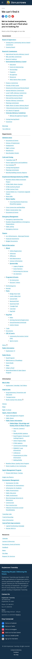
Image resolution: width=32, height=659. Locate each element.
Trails (7, 328)
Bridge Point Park (15, 294)
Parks (8, 291)
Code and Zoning (7, 157)
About (8, 248)
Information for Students (14, 488)
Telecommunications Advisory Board (17, 108)
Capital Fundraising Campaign (15, 526)
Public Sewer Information (14, 420)
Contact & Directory (8, 541)
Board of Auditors (11, 59)
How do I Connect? (19, 428)
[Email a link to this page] (9, 16)
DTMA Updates (18, 443)
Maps (7, 365)
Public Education (11, 493)
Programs (13, 72)
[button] (2, 2)
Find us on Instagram (11, 629)
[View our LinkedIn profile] (3, 636)
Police (4, 345)
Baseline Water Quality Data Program (17, 463)
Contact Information (16, 261)
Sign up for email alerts (11, 639)
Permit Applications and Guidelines (16, 162)
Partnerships (13, 69)
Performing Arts (11, 286)
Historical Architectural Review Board (17, 88)
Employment (10, 145)
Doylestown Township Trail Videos (16, 385)
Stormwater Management (10, 480)
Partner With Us (11, 528)
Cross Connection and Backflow (15, 207)
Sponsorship (14, 263)
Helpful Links (6, 389)
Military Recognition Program (19, 116)
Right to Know (10, 148)
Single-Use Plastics (8, 477)
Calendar (5, 538)
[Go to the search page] (29, 3)
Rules (11, 317)
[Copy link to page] (12, 16)
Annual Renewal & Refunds (18, 322)
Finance (4, 233)
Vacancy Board (10, 47)
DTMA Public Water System (14, 184)
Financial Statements (12, 238)
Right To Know (6, 410)
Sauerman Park (14, 304)
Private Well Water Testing (14, 473)
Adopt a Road (10, 368)
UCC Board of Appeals (12, 110)
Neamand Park (14, 301)
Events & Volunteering (16, 67)
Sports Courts (14, 341)
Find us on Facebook (10, 623)
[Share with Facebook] (3, 16)
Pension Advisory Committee (15, 100)
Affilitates (13, 256)
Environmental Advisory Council (16, 61)
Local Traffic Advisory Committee (16, 93)
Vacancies (9, 121)
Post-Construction (11, 505)
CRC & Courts (10, 333)
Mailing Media (17, 460)
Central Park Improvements (11, 523)
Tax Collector (6, 129)
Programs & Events (12, 277)
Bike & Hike (6, 382)
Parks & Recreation (8, 245)
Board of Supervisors (9, 40)
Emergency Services (12, 229)
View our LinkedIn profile (12, 635)
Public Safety (10, 226)
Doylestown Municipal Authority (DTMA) (15, 177)
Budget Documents (12, 241)
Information (6, 379)
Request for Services (8, 556)
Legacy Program (18, 266)
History (4, 404)
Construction (10, 502)
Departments (7, 134)
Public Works (6, 355)
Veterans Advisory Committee (16, 113)
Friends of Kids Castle (12, 85)
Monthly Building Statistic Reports (16, 172)
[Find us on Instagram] (3, 629)
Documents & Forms (12, 140)
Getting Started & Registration (19, 320)
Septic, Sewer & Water (9, 413)
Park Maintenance (15, 258)
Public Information (8, 348)
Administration (7, 137)
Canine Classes (14, 325)
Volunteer (13, 253)
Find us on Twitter (10, 626)
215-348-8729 (8, 607)
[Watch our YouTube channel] (3, 632)
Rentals (8, 288)
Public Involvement (12, 495)
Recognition (13, 74)
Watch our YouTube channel (13, 632)
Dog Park (12, 311)
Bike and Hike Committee (14, 56)
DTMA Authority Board (13, 187)
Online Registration (16, 251)
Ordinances (16, 453)
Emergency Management (10, 216)
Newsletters (9, 150)
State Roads (9, 363)
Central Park (13, 299)
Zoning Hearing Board (12, 119)
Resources (13, 77)
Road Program (10, 358)
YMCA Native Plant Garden (18, 79)
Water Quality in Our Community (16, 466)
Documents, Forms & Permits (11, 544)
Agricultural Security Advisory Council (17, 54)
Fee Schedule (10, 165)
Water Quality (10, 199)
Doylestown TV (10, 351)
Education (13, 64)
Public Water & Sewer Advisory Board (17, 105)
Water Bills (9, 196)
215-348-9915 (9, 604)
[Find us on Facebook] (3, 623)
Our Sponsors (17, 274)
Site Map (5, 553)
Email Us (18, 615)
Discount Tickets (15, 282)
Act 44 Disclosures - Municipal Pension (17, 236)
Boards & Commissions (9, 51)
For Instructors (14, 280)
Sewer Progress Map (19, 440)
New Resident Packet (12, 153)
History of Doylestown (13, 143)
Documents (9, 331)
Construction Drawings (20, 445)
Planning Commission (12, 103)
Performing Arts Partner (20, 271)
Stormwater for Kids (12, 483)
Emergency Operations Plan (14, 219)
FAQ (14, 431)
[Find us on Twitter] (3, 626)
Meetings (5, 126)
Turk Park (13, 309)
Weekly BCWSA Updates (20, 433)
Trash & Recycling (7, 517)
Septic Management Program (15, 415)
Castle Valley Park (15, 296)
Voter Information (7, 520)
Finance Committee (12, 83)
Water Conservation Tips (13, 210)
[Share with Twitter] (6, 16)
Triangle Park (14, 306)
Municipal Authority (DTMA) (14, 95)
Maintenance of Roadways (14, 360)
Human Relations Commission (15, 90)
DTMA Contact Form (12, 189)
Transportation (10, 397)
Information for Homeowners (15, 485)
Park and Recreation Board (14, 98)
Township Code (10, 160)
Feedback (5, 547)
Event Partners (17, 269)
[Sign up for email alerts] (3, 639)
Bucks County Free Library (14, 399)
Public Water (10, 418)
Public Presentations (12, 490)
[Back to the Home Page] (16, 2)
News (4, 550)
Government (6, 36)
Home (3, 8)
